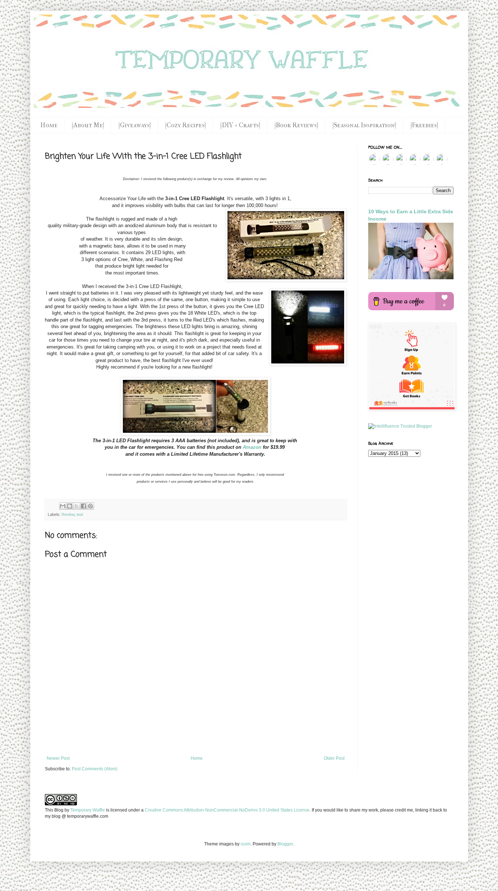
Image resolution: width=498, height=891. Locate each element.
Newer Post (58, 758)
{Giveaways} (134, 125)
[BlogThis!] (69, 506)
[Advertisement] (195, 736)
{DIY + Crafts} (240, 125)
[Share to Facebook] (83, 506)
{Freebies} (424, 125)
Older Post (334, 758)
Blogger (285, 844)
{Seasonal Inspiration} (364, 125)
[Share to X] (76, 506)
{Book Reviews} (296, 125)
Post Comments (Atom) (94, 768)
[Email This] (62, 506)
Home (49, 125)
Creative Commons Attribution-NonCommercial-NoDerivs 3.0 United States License (227, 810)
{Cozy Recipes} (185, 125)
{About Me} (87, 125)
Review (68, 514)
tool (80, 514)
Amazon (252, 447)
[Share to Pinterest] (90, 506)
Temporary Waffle (87, 810)
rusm (245, 844)
